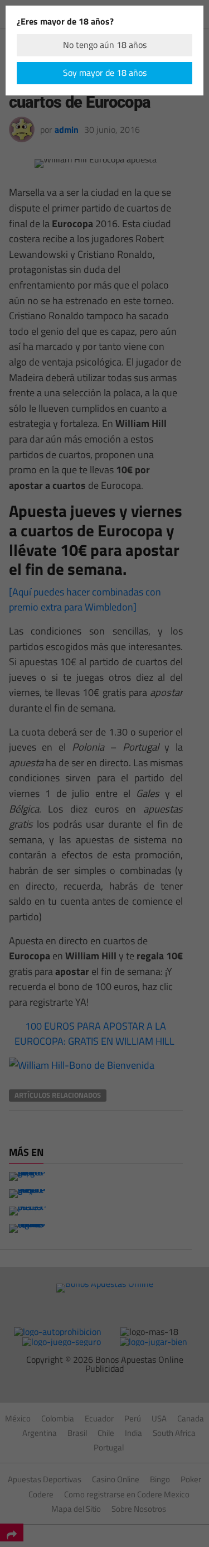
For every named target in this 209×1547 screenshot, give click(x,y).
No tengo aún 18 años (105, 44)
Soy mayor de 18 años (105, 72)
